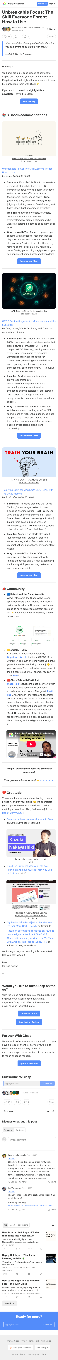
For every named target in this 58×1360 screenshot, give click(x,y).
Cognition (12, 657)
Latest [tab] (12, 1225)
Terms (31, 1341)
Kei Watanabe (17, 28)
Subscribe (42, 4)
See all (7, 1303)
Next (49, 1111)
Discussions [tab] (23, 1225)
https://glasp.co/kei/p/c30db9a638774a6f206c (30, 1205)
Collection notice (43, 1341)
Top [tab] (5, 1225)
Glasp (11, 1245)
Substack (16, 1354)
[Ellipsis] (54, 1155)
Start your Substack (22, 1347)
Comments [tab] (8, 1130)
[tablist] (13, 1130)
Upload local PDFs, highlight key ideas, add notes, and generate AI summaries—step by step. (22, 1288)
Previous (10, 1111)
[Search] (53, 1225)
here (15, 675)
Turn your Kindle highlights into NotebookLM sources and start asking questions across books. (19, 1240)
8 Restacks (34, 1093)
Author (11, 1158)
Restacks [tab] (20, 1130)
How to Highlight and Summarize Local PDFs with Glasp (21, 1282)
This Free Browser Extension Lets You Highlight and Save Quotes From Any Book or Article (30, 870)
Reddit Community (12, 813)
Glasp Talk (13, 683)
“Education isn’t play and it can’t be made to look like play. (22, 1263)
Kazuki (23, 657)
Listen (52, 29)
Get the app (42, 1347)
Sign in (52, 4)
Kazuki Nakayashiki (36, 28)
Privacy (24, 1341)
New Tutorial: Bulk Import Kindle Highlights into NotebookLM (20, 1234)
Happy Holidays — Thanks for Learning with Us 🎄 (19, 1257)
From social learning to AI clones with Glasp (30, 819)
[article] (29, 1240)
